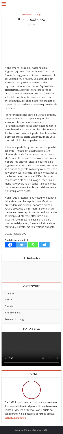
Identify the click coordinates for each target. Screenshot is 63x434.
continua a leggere (15, 417)
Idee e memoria (12, 312)
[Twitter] (21, 244)
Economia (10, 293)
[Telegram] (44, 244)
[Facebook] (10, 244)
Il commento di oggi (31, 14)
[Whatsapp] (33, 244)
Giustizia (9, 306)
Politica (8, 299)
